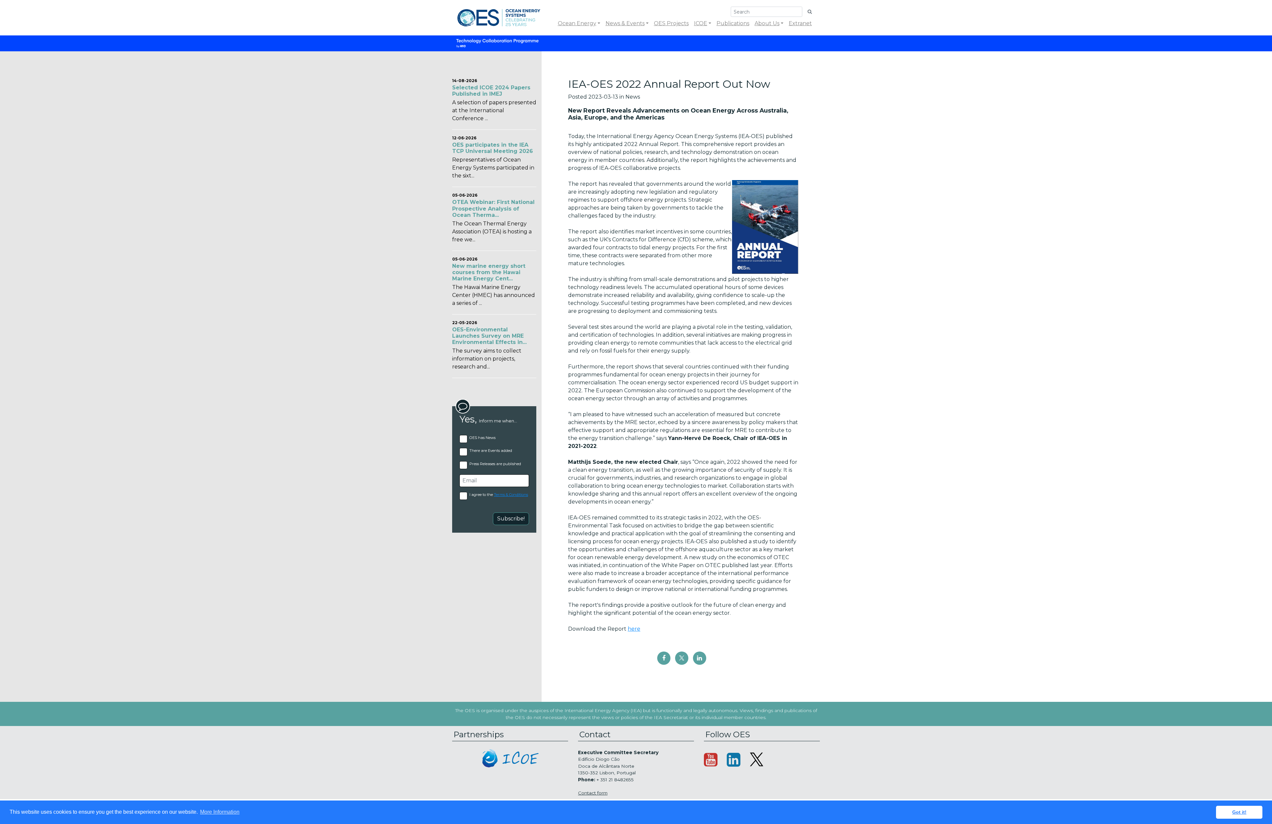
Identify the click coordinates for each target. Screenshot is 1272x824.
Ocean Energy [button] (577, 23)
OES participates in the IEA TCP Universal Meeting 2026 (492, 148)
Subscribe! (511, 518)
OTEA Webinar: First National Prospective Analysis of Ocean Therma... (493, 208)
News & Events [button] (625, 23)
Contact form (593, 793)
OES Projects (671, 23)
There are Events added (490, 450)
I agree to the (498, 494)
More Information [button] (219, 812)
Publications (732, 23)
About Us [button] (767, 23)
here (634, 629)
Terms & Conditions (511, 494)
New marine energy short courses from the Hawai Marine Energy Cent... (488, 272)
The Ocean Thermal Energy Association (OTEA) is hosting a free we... (492, 231)
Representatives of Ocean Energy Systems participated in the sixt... (493, 168)
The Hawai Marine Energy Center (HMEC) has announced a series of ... (493, 295)
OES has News (482, 437)
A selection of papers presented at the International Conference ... (494, 110)
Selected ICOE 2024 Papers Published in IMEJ (491, 90)
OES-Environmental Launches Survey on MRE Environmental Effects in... (489, 335)
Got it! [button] (1239, 812)
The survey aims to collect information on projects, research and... (486, 359)
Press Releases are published (495, 463)
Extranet (800, 23)
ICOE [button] (700, 23)
